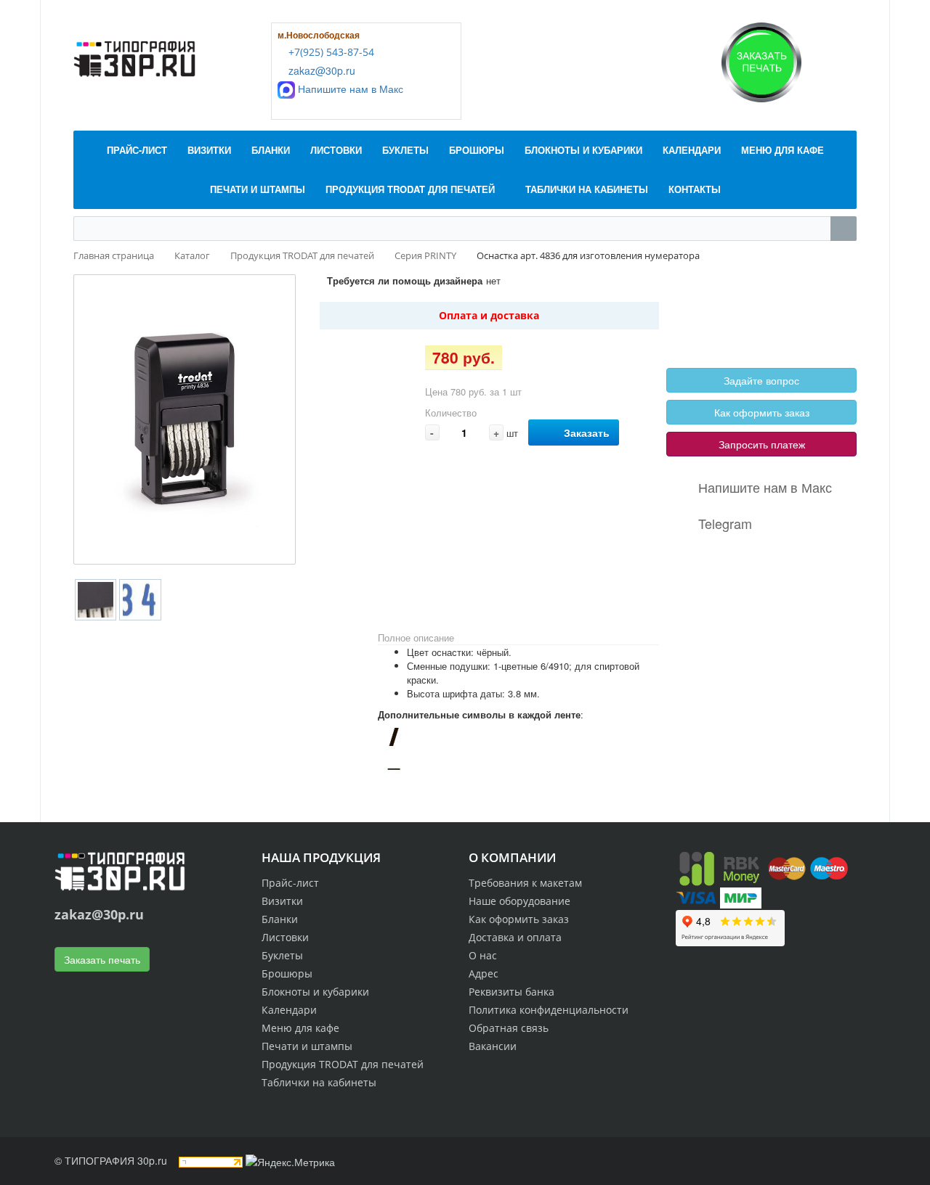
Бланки (280, 919)
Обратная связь (509, 1028)
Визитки (282, 901)
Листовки (285, 937)
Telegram (725, 523)
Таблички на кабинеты (319, 1082)
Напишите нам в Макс (349, 88)
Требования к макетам (525, 883)
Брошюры (287, 973)
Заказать (587, 432)
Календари (289, 1010)
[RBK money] (719, 867)
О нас (483, 955)
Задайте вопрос (761, 380)
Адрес (483, 973)
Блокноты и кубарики (315, 992)
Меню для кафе (300, 1028)
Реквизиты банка (511, 992)
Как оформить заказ (761, 412)
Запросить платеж (762, 444)
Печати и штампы (307, 1046)
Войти (701, 305)
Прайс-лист (290, 883)
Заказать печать (102, 959)
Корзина (705, 322)
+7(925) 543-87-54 (330, 52)
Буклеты (282, 955)
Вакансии (493, 1046)
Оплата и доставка (489, 315)
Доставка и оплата (515, 937)
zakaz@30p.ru (320, 70)
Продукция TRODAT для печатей (343, 1064)
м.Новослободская (319, 34)
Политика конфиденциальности (548, 1010)
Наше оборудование (519, 901)
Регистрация (755, 305)
